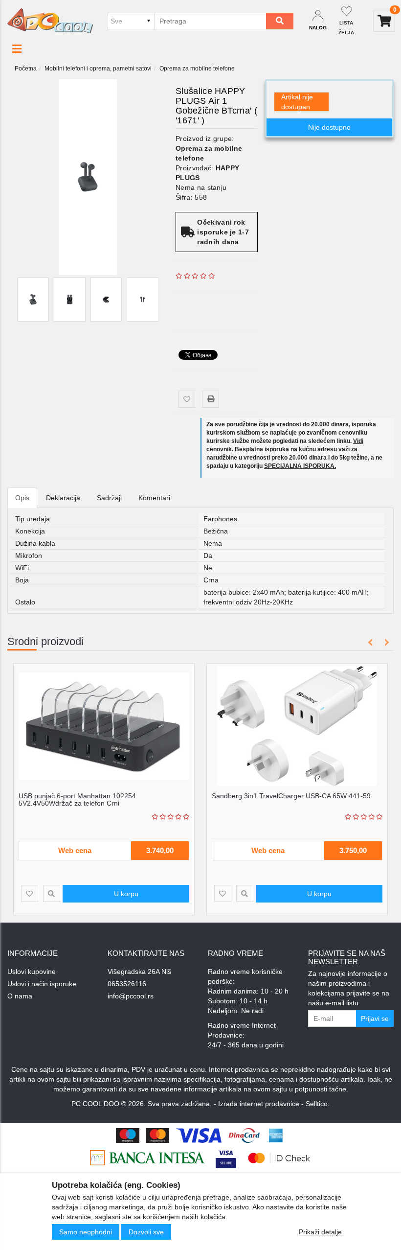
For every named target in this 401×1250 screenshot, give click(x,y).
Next (385, 642)
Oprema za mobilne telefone (197, 68)
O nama (19, 996)
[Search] (279, 21)
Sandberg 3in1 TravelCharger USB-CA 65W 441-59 (291, 796)
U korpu (126, 894)
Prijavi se (375, 1018)
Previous (370, 642)
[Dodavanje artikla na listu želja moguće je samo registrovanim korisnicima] (186, 399)
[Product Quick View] (51, 893)
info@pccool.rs (131, 996)
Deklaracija (63, 498)
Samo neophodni (85, 1232)
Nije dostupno (329, 127)
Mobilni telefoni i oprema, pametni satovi (98, 68)
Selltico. (318, 1104)
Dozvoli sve (146, 1232)
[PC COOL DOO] (50, 20)
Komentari (154, 498)
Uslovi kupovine (31, 971)
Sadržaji (109, 498)
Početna (26, 68)
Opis (22, 498)
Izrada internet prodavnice (258, 1104)
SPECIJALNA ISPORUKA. (300, 466)
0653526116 (127, 984)
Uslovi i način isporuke (41, 984)
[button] (17, 49)
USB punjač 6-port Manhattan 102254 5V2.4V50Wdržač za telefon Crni (77, 799)
